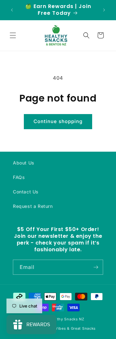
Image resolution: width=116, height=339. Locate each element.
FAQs (19, 177)
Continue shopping (58, 121)
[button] (13, 35)
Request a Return (33, 206)
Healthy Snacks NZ (66, 319)
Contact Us (26, 191)
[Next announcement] (104, 10)
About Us (23, 162)
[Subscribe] (96, 267)
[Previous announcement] (12, 10)
